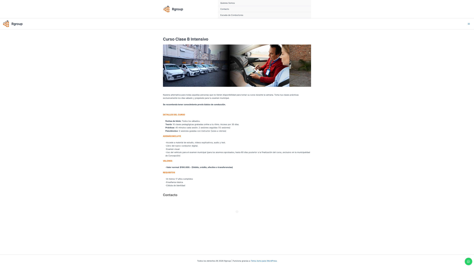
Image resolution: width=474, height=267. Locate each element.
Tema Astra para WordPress (264, 261)
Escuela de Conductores (231, 15)
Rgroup (177, 9)
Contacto (224, 9)
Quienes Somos (227, 3)
